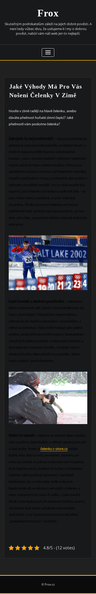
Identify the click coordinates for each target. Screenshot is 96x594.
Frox (48, 12)
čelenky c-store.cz (54, 449)
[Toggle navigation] (48, 52)
